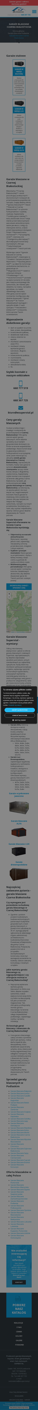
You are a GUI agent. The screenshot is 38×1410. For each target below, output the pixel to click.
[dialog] (19, 705)
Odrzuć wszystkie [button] (19, 715)
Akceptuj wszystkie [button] (19, 710)
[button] (19, 720)
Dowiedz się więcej (14, 705)
